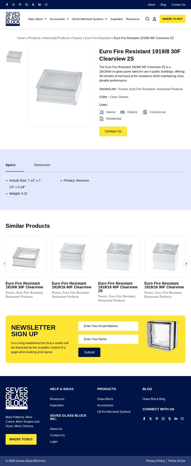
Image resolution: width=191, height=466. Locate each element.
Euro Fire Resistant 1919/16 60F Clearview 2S (118, 287)
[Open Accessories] (68, 19)
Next (186, 263)
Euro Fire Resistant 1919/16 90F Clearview (164, 285)
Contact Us (178, 4)
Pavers (77, 38)
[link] (147, 19)
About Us (56, 428)
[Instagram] (26, 4)
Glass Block (105, 399)
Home (21, 38)
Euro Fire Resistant (98, 38)
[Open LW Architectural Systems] (106, 19)
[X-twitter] (13, 4)
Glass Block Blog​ (154, 399)
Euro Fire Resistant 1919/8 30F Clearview (24, 285)
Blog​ (163, 4)
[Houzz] (33, 4)
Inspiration (57, 405)
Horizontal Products (56, 38)
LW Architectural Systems (114, 411)
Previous (4, 263)
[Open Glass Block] (45, 19)
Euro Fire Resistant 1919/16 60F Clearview (71, 285)
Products (34, 38)
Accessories (105, 405)
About (151, 4)
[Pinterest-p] (20, 4)
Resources (57, 399)
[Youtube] (46, 4)
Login (53, 441)
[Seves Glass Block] (13, 19)
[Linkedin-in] (39, 4)
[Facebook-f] (7, 4)
